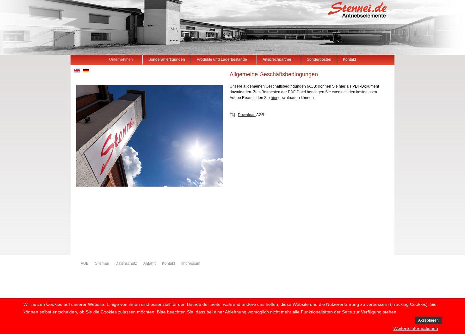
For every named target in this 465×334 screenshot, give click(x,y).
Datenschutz (126, 263)
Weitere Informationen (416, 328)
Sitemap (102, 263)
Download (247, 115)
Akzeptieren (428, 320)
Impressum (190, 263)
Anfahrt (149, 263)
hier (274, 98)
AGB (85, 263)
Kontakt (168, 263)
